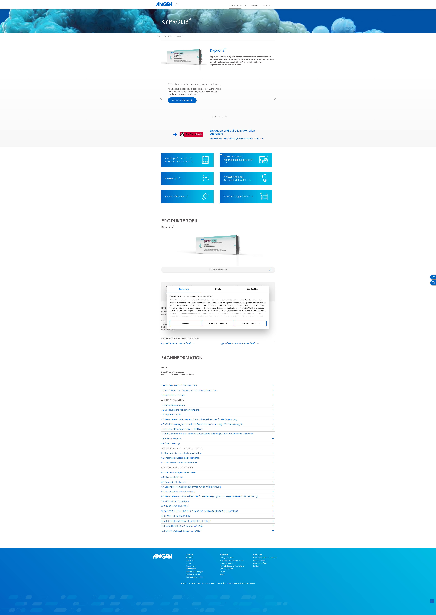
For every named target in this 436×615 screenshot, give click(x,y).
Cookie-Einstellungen (194, 572)
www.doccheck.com (254, 138)
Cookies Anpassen (216, 323)
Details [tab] (218, 289)
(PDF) (176, 343)
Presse (188, 563)
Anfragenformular (227, 557)
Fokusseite (179, 106)
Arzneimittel (234, 5)
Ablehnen (185, 323)
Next (275, 98)
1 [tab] (211, 117)
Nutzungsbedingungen (195, 577)
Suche (222, 572)
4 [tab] (221, 117)
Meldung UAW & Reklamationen (232, 560)
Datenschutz (191, 569)
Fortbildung (250, 5)
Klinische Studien (226, 569)
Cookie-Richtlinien (193, 574)
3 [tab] (218, 117)
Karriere (189, 557)
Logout (222, 574)
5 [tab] (225, 117)
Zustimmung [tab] (184, 289)
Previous (161, 98)
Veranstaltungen (226, 563)
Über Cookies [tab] (252, 289)
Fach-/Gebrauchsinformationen (232, 566)
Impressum (190, 566)
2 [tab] (214, 117)
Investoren (190, 560)
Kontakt (265, 5)
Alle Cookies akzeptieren (250, 323)
